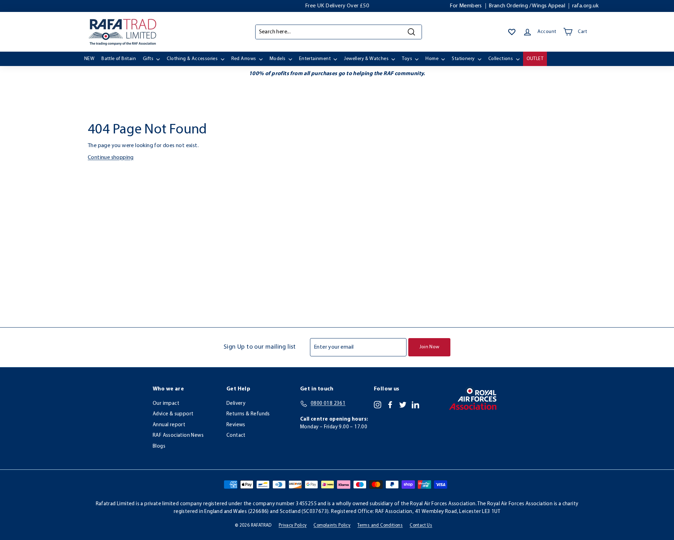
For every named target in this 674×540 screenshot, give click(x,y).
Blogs (159, 446)
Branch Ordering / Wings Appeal (527, 6)
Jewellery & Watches (367, 58)
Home (432, 58)
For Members (466, 6)
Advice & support (173, 414)
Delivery (235, 403)
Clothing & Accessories (193, 58)
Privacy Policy (293, 525)
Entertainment (315, 58)
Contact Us (421, 525)
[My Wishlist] (511, 31)
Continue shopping (111, 157)
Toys (407, 58)
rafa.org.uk (585, 6)
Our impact (166, 403)
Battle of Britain (118, 58)
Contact (236, 435)
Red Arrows (244, 58)
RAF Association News (178, 435)
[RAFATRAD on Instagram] (377, 404)
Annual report (169, 425)
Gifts (148, 58)
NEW (89, 58)
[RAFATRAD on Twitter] (403, 404)
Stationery (464, 58)
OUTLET (535, 58)
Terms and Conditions (380, 525)
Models (278, 58)
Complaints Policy (331, 525)
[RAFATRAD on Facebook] (390, 404)
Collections (501, 58)
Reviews (235, 425)
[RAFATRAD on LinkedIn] (415, 404)
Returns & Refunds (248, 414)
